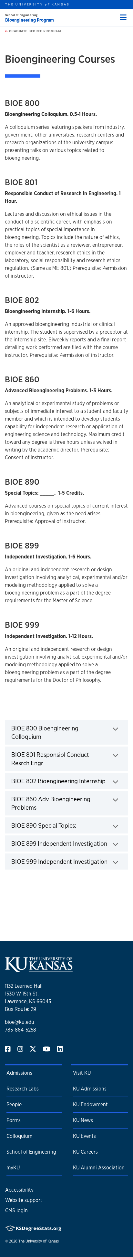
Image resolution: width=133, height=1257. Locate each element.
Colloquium (19, 1136)
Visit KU (82, 1073)
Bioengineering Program (29, 20)
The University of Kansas (38, 1241)
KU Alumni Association (99, 1167)
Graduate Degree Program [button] (34, 31)
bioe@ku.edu (19, 1022)
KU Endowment (90, 1104)
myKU (13, 1167)
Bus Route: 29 (20, 1009)
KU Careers (85, 1151)
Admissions (19, 1073)
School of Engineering (21, 15)
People (14, 1104)
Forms (13, 1120)
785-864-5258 (20, 1029)
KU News (83, 1120)
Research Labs (22, 1088)
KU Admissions (90, 1088)
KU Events (84, 1136)
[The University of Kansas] (39, 969)
